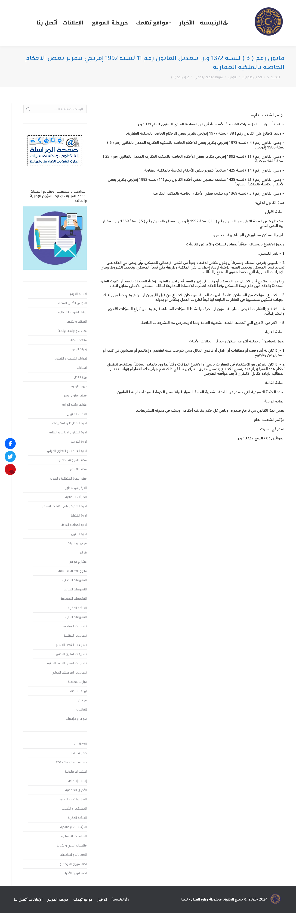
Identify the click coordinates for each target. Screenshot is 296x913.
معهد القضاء (78, 340)
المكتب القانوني (77, 414)
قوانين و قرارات (77, 543)
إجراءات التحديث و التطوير (70, 358)
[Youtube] (10, 469)
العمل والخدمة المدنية (73, 799)
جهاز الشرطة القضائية (72, 312)
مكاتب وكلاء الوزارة (74, 404)
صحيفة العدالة (78, 753)
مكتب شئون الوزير (75, 395)
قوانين (83, 552)
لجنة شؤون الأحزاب (75, 873)
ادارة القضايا (79, 515)
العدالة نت (80, 744)
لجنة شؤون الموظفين (73, 864)
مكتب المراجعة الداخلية (72, 460)
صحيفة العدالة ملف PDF (71, 762)
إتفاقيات (81, 709)
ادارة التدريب (79, 441)
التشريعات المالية (76, 617)
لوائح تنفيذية (78, 691)
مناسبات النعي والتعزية (72, 845)
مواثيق (82, 700)
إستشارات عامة (77, 781)
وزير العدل (80, 377)
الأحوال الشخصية (76, 790)
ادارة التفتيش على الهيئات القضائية (64, 506)
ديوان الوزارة (79, 386)
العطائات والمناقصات (73, 855)
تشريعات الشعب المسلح (71, 645)
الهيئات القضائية (76, 497)
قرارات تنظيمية (77, 682)
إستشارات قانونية (76, 771)
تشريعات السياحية (75, 626)
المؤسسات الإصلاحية (73, 827)
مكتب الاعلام (78, 469)
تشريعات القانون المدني (71, 654)
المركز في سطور (76, 488)
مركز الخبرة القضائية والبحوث (68, 478)
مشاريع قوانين (78, 561)
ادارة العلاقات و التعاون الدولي (67, 451)
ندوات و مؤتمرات (76, 718)
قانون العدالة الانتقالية (72, 571)
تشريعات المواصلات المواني (69, 672)
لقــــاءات (82, 368)
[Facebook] (10, 443)
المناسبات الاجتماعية (74, 836)
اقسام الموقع (78, 294)
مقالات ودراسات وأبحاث (72, 331)
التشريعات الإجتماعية (73, 598)
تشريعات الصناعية (75, 635)
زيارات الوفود (79, 349)
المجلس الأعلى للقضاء (72, 303)
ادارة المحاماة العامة (74, 525)
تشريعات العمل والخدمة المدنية (67, 663)
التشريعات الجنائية (75, 589)
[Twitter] (10, 456)
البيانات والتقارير (77, 321)
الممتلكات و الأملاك (74, 808)
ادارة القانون (79, 534)
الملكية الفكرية (77, 608)
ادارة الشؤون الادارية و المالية (68, 432)
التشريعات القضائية (74, 580)
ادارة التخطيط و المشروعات (69, 423)
